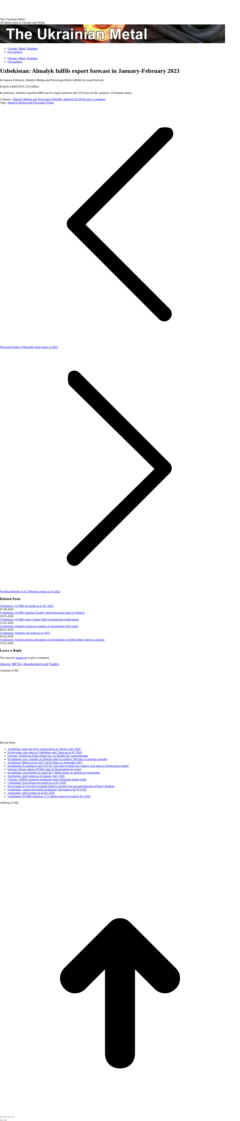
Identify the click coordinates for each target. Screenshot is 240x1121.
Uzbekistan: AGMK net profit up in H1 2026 (26, 606)
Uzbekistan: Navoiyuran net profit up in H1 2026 (37, 782)
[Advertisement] (68, 8)
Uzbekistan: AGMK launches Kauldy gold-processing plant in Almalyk (42, 612)
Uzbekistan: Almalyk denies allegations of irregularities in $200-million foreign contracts (52, 639)
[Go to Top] (120, 1112)
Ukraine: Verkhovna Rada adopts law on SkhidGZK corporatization (48, 755)
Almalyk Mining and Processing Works (35, 99)
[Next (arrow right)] (5, 1120)
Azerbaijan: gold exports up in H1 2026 (31, 793)
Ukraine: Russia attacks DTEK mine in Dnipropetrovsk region (44, 769)
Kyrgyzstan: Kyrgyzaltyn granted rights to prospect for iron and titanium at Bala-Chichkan (61, 786)
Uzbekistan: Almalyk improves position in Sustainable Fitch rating (39, 626)
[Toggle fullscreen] (9, 1116)
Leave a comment (94, 99)
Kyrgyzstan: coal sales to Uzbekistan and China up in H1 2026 (45, 752)
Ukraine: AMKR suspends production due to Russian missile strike (47, 779)
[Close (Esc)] (1, 1116)
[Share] (5, 1116)
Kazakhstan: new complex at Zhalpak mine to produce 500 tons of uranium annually (57, 759)
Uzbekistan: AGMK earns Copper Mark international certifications (39, 619)
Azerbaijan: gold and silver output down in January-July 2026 (44, 749)
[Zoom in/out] (12, 1116)
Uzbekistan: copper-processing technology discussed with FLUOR (47, 789)
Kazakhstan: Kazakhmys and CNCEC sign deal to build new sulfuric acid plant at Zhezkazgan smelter (68, 765)
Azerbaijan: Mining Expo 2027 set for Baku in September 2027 (45, 762)
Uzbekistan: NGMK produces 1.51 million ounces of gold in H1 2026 (49, 796)
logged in (21, 657)
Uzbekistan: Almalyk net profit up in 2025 (25, 633)
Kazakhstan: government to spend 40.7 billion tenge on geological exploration (54, 772)
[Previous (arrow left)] (1, 1120)
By (65, 99)
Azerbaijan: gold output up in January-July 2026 (36, 776)
